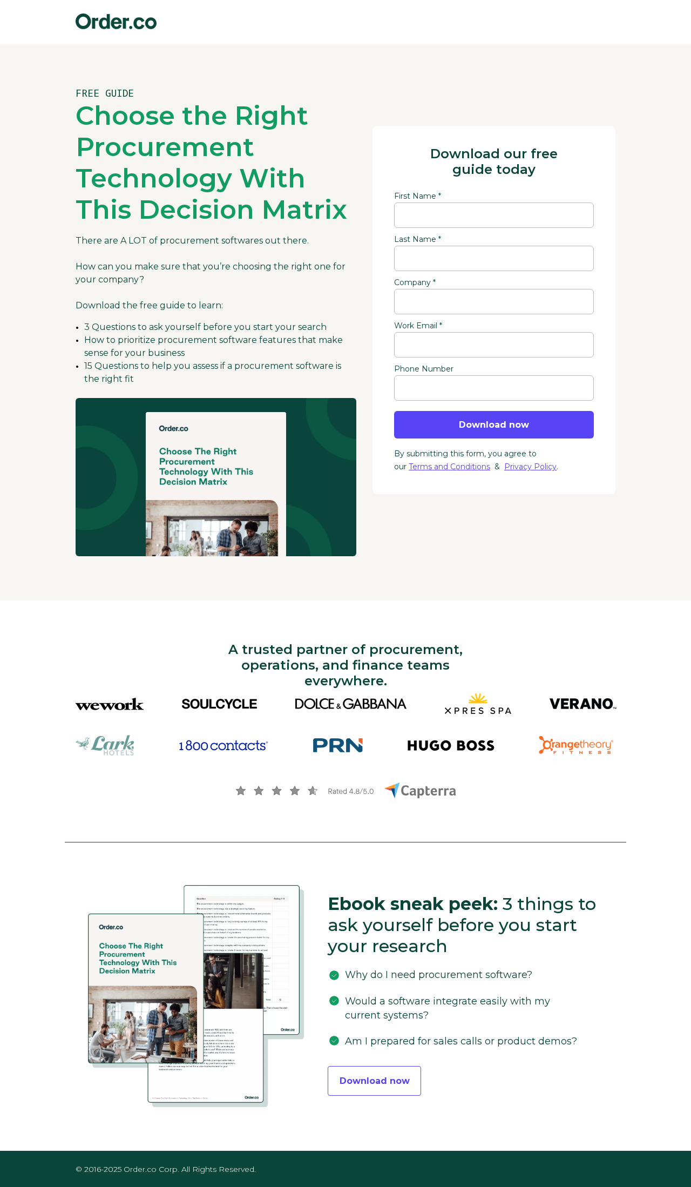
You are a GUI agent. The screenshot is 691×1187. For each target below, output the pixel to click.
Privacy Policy (530, 466)
